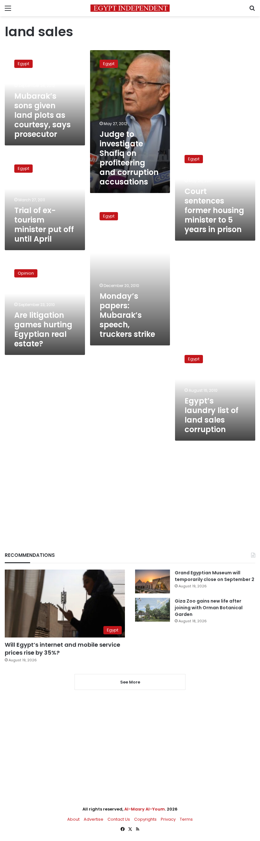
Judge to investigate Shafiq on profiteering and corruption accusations (129, 158)
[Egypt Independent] (130, 8)
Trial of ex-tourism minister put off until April (44, 224)
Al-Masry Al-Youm (144, 809)
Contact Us (118, 819)
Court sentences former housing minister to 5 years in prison (214, 210)
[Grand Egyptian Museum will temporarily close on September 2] (152, 581)
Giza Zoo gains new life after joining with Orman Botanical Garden (209, 607)
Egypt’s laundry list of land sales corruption (211, 415)
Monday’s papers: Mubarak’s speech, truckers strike (127, 315)
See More (130, 682)
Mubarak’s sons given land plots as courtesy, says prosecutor (42, 115)
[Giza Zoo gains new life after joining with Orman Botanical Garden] (152, 610)
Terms (186, 819)
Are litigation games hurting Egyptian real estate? (43, 329)
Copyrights (145, 819)
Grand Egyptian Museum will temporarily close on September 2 (214, 576)
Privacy (168, 819)
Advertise (93, 819)
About (73, 819)
